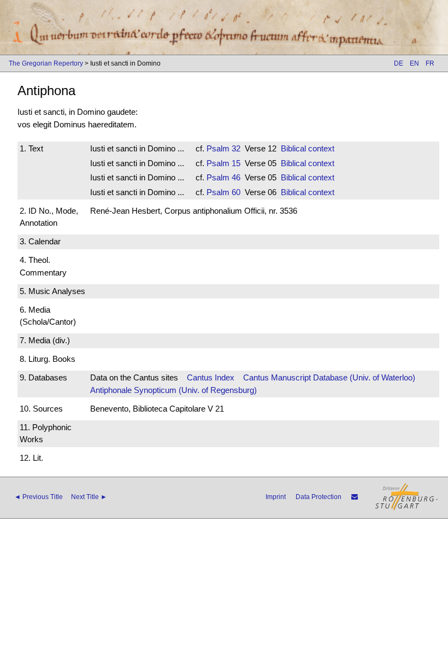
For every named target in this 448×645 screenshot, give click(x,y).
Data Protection (318, 497)
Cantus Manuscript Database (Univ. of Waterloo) (329, 377)
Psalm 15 (223, 163)
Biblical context (307, 148)
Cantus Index (210, 377)
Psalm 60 (223, 192)
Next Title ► (89, 497)
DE (398, 63)
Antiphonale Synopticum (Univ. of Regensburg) (173, 390)
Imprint (276, 497)
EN (414, 63)
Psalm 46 (223, 177)
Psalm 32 (223, 148)
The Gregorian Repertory (46, 63)
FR (430, 63)
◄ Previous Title (38, 497)
